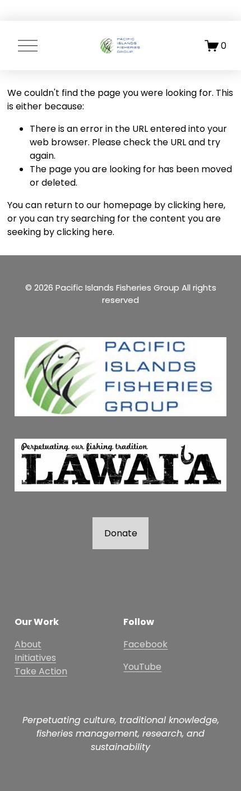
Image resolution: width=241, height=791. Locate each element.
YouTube (142, 666)
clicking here (196, 205)
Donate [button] (120, 533)
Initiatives (35, 657)
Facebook (145, 644)
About (28, 644)
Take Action (41, 671)
